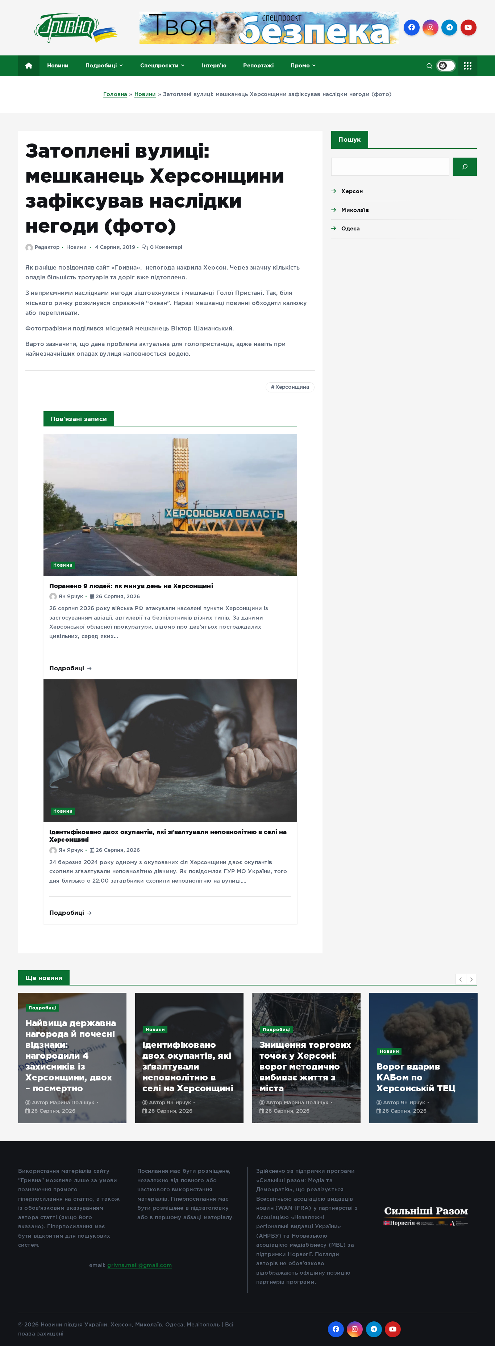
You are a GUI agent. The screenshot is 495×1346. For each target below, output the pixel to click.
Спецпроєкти (159, 65)
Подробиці (101, 65)
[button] (461, 979)
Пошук (349, 139)
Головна (115, 94)
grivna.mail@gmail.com (139, 1265)
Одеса (350, 228)
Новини (58, 65)
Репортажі (258, 65)
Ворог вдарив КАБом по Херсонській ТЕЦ (416, 1077)
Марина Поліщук (72, 1103)
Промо (300, 65)
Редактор (47, 247)
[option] (72, 1058)
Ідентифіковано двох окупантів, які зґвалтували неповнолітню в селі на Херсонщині (187, 1066)
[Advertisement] (404, 300)
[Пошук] (465, 167)
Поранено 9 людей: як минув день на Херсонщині (131, 585)
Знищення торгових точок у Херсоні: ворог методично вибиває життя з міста (305, 1066)
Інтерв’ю (214, 65)
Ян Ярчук (71, 597)
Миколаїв (355, 210)
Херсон (352, 191)
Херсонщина (292, 387)
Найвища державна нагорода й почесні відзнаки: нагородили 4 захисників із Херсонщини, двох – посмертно (70, 1055)
